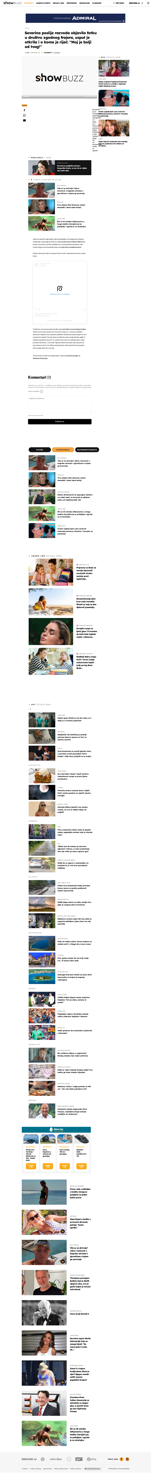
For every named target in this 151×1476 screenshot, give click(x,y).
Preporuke (72, 3)
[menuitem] (148, 3)
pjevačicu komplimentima (71, 247)
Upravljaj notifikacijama (93, 1469)
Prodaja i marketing (35, 1469)
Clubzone (96, 3)
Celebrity (29, 3)
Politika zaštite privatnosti (61, 1469)
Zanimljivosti (43, 3)
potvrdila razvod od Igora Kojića (74, 329)
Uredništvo (25, 1469)
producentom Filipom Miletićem (73, 242)
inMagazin (84, 3)
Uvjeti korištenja (47, 1469)
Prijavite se (59, 422)
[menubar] (148, 3)
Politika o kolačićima (76, 1469)
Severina (62, 239)
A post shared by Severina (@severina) (60, 320)
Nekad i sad (58, 3)
